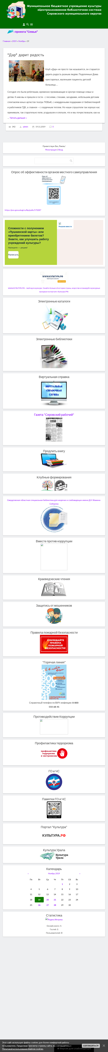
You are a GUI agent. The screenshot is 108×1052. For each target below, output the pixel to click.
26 (39, 905)
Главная (6, 41)
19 (39, 899)
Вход (60, 149)
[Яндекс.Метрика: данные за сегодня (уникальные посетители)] (54, 919)
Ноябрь (21, 41)
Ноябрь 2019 (54, 873)
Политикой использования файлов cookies (22, 1049)
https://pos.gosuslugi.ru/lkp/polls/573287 (23, 210)
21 (55, 899)
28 (55, 905)
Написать (13, 255)
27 (47, 905)
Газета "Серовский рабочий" (54, 414)
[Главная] (54, 17)
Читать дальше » (18, 117)
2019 (14, 41)
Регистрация (51, 149)
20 (47, 899)
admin (25, 127)
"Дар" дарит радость (25, 55)
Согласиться (90, 1046)
